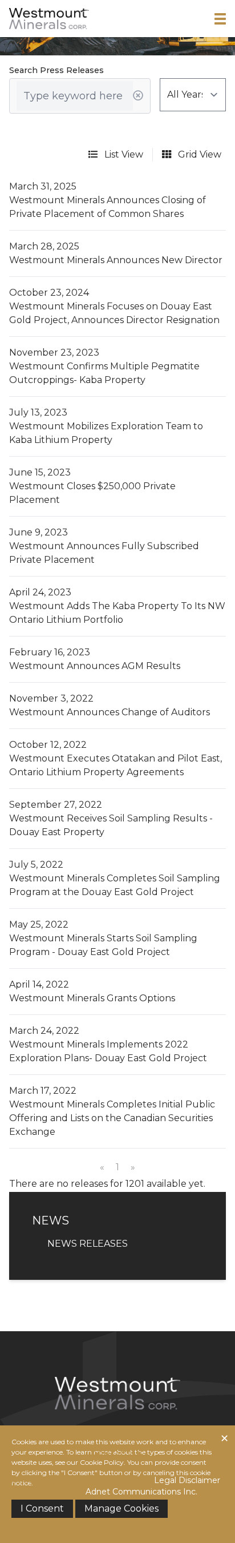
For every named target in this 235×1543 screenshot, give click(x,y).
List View (122, 154)
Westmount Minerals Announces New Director (115, 260)
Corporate (89, 1438)
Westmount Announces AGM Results (94, 665)
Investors (149, 1438)
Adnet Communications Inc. (141, 1491)
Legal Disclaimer (187, 1480)
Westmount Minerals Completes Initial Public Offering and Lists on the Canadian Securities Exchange (112, 1118)
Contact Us (117, 1454)
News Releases (87, 1243)
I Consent (42, 1508)
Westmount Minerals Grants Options (92, 998)
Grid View (198, 154)
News (196, 1438)
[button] (220, 19)
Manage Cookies (121, 1508)
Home (38, 1438)
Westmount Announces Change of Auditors (109, 712)
